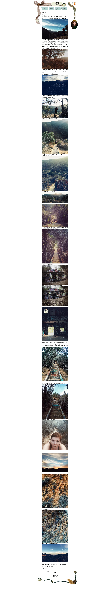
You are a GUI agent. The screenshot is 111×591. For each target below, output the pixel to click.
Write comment (49, 571)
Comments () (46, 571)
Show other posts (55, 575)
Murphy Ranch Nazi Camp (58, 16)
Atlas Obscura (47, 39)
